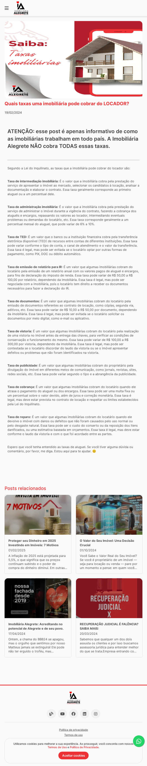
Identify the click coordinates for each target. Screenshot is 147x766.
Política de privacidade (73, 729)
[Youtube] (62, 713)
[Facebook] (73, 713)
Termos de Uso (57, 747)
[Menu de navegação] (7, 8)
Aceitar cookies (73, 755)
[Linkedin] (84, 713)
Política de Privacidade (84, 747)
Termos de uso (73, 735)
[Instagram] (95, 713)
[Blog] (51, 713)
